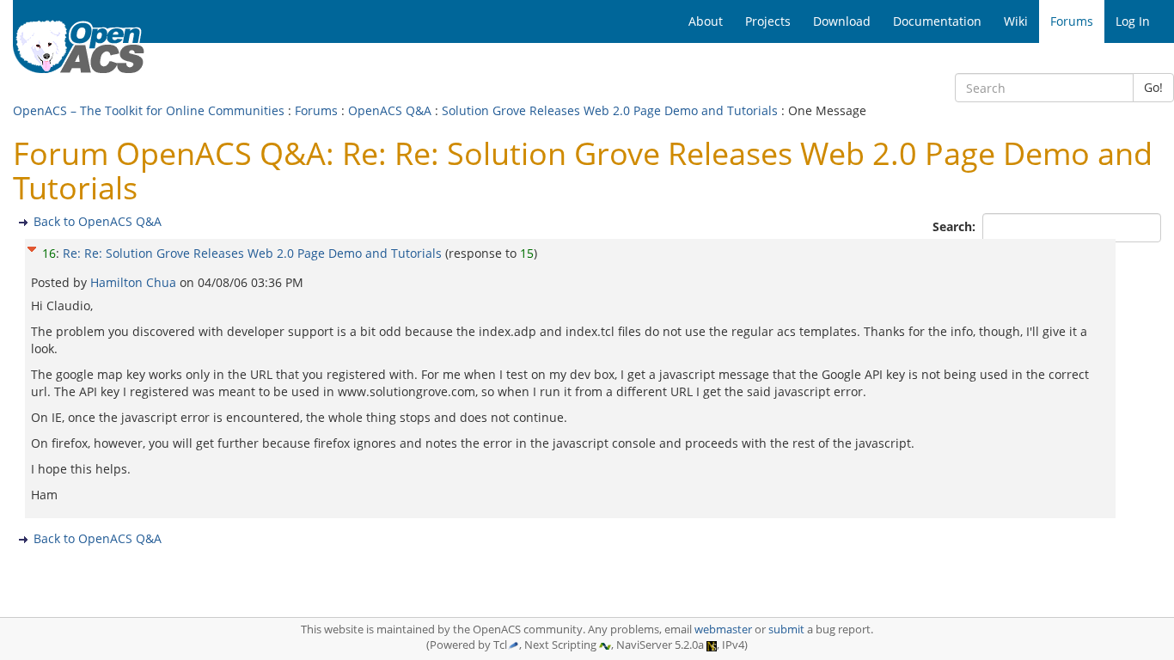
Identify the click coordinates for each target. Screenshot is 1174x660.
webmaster (723, 629)
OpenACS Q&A (389, 110)
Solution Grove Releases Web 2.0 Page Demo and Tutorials (610, 110)
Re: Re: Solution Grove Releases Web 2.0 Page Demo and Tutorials (252, 253)
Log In (1133, 21)
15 (527, 253)
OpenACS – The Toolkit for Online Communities (148, 110)
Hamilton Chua (135, 282)
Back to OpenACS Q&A (98, 221)
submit (786, 629)
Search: (955, 226)
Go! (1153, 87)
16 (49, 253)
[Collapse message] (32, 247)
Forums (316, 110)
